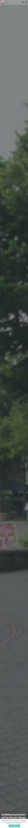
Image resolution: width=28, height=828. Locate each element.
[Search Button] (23, 2)
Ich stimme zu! (14, 826)
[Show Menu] (26, 2)
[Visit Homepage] (5, 2)
